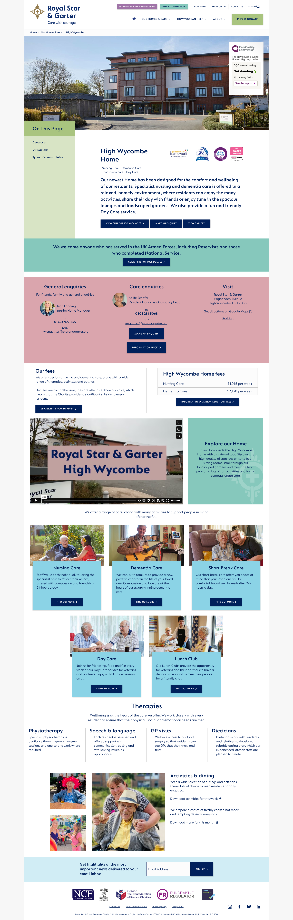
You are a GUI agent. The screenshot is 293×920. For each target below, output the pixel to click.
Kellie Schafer (138, 298)
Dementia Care (131, 168)
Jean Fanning (66, 306)
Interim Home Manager (73, 311)
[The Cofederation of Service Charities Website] (133, 894)
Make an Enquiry (146, 333)
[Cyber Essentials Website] (208, 894)
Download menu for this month (192, 822)
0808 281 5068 (146, 314)
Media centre (219, 6)
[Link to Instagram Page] (230, 906)
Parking (227, 318)
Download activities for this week (194, 799)
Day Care (132, 172)
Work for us (200, 6)
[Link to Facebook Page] (239, 906)
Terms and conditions (136, 906)
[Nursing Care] (67, 545)
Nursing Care (110, 168)
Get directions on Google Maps (226, 311)
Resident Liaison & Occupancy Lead (154, 302)
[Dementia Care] (146, 545)
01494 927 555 (65, 322)
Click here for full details (145, 262)
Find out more (105, 688)
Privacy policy (159, 906)
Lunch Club (186, 659)
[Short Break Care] (226, 545)
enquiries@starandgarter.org (146, 323)
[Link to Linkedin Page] (258, 906)
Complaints (178, 906)
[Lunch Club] (186, 636)
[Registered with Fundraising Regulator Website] (175, 894)
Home (33, 32)
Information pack (145, 347)
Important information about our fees (206, 401)
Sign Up (200, 869)
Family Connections (174, 6)
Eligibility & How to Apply (57, 408)
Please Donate (247, 19)
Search (252, 6)
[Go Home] (55, 14)
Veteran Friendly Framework (137, 6)
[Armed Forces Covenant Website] (103, 894)
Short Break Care (226, 568)
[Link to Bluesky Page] (249, 906)
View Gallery (196, 223)
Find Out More (66, 602)
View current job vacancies (123, 223)
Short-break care (112, 172)
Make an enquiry (166, 223)
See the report (243, 83)
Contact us (237, 6)
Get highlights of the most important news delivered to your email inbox (109, 869)
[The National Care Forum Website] (83, 894)
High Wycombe (75, 32)
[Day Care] (107, 636)
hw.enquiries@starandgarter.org (65, 332)
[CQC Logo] (243, 51)
